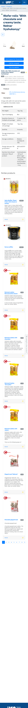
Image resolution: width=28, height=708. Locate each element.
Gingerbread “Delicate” (11, 474)
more (6, 219)
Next (23, 46)
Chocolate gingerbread (11, 519)
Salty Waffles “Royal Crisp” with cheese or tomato (11, 202)
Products (9, 6)
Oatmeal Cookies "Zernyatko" (9, 383)
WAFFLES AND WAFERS (11, 85)
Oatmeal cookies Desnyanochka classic (11, 292)
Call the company (14, 63)
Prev (4, 46)
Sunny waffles (9, 247)
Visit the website (14, 67)
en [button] (24, 2)
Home (3, 6)
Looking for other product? (26, 345)
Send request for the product (14, 59)
